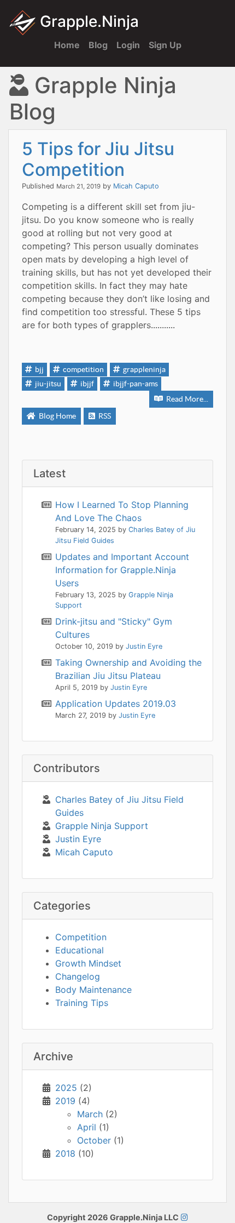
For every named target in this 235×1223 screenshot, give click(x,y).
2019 (65, 1100)
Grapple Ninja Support (101, 825)
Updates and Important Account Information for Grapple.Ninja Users (122, 569)
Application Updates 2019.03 (115, 703)
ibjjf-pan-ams (134, 383)
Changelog (77, 976)
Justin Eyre (78, 838)
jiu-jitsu (47, 383)
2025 (66, 1087)
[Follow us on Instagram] (184, 1217)
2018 (65, 1153)
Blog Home (56, 416)
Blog (98, 44)
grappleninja (143, 369)
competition (82, 369)
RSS (104, 416)
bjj (38, 369)
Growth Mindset (88, 963)
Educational (79, 950)
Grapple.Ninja (87, 21)
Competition (81, 936)
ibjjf (86, 383)
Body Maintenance (93, 989)
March (90, 1113)
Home (67, 44)
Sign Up (165, 44)
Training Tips (81, 1002)
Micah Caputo (136, 186)
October (94, 1140)
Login (128, 44)
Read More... (186, 399)
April (86, 1127)
